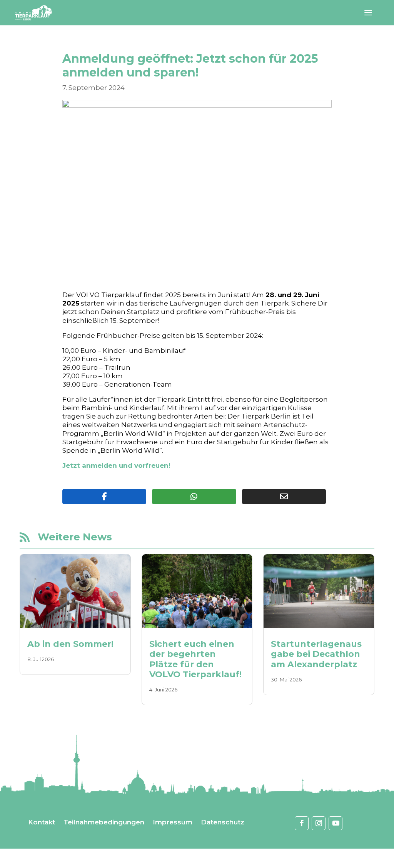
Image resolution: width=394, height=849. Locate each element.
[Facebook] (104, 496)
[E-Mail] (284, 496)
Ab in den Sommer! (70, 644)
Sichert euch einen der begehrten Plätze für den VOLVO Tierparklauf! (195, 659)
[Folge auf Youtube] (335, 823)
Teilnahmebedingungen (103, 822)
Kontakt (41, 822)
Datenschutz (222, 822)
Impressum (172, 822)
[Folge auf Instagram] (319, 823)
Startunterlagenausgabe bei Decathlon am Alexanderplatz (316, 654)
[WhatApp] (194, 496)
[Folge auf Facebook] (302, 823)
